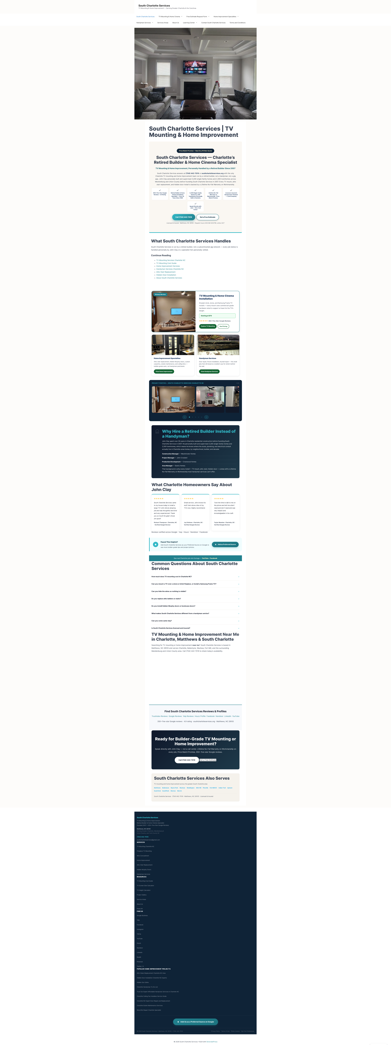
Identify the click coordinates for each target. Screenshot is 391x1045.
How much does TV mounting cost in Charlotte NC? (172, 577)
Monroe (173, 791)
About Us (175, 23)
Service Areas (141, 899)
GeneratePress (211, 1042)
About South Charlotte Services (169, 278)
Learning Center (189, 23)
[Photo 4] (198, 417)
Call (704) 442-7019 (183, 217)
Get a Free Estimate (207, 217)
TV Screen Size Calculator (145, 885)
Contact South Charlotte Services (213, 23)
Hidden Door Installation (166, 275)
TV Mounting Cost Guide (166, 263)
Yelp (138, 920)
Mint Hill (198, 788)
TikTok (139, 934)
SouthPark (165, 791)
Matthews (157, 788)
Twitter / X (140, 966)
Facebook (213, 558)
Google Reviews (175, 716)
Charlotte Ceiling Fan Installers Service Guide (151, 996)
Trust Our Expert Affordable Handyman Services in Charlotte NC (158, 991)
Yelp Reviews (188, 716)
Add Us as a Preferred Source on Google (197, 1022)
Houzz (139, 943)
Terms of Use (225, 1031)
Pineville (205, 788)
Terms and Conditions (237, 23)
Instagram (140, 929)
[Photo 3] (195, 417)
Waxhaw (182, 788)
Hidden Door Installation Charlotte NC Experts (152, 978)
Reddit (139, 957)
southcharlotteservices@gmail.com (148, 840)
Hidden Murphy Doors (144, 869)
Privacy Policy (215, 1031)
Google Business (142, 915)
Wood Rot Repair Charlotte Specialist (149, 1010)
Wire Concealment (143, 856)
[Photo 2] (192, 417)
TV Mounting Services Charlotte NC (170, 260)
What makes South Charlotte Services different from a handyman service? (180, 613)
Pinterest (140, 962)
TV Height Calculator (143, 890)
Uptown (229, 788)
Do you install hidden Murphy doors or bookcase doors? (173, 606)
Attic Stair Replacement (165, 272)
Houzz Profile (200, 716)
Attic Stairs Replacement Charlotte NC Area (151, 973)
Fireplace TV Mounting (144, 851)
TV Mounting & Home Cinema (169, 17)
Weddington (190, 788)
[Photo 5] (201, 417)
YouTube (205, 558)
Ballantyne (165, 788)
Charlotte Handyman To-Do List (147, 987)
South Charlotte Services (154, 5)
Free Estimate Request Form (197, 17)
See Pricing (223, 326)
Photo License (235, 1031)
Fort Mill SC (213, 788)
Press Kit (140, 908)
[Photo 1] (189, 417)
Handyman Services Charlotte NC (170, 269)
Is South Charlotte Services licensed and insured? (171, 628)
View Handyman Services (209, 371)
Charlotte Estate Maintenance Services (150, 1005)
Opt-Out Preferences (247, 1031)
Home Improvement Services (168, 266)
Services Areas (162, 23)
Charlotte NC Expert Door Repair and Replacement (153, 1001)
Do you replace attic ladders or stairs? (166, 599)
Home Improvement (143, 860)
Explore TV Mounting (208, 326)
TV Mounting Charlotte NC (145, 846)
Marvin (179, 791)
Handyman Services (143, 23)
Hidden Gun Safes (143, 982)
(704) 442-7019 (142, 837)
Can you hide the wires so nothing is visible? (169, 591)
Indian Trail (222, 788)
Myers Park (174, 788)
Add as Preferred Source (227, 544)
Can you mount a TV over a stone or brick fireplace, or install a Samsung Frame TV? (184, 584)
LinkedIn (227, 716)
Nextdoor (219, 716)
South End (157, 791)
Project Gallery (142, 895)
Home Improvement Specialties (225, 17)
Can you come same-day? (162, 621)
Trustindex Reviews (160, 716)
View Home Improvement (164, 371)
